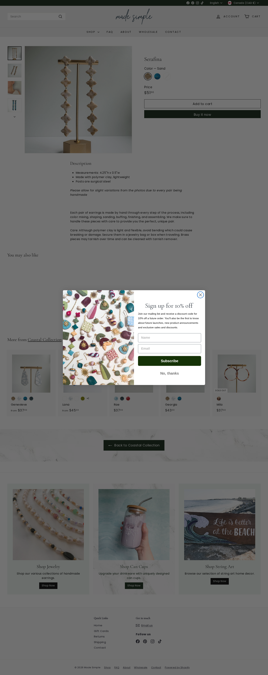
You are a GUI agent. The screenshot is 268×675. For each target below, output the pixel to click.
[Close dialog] (200, 295)
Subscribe (169, 361)
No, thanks (169, 373)
